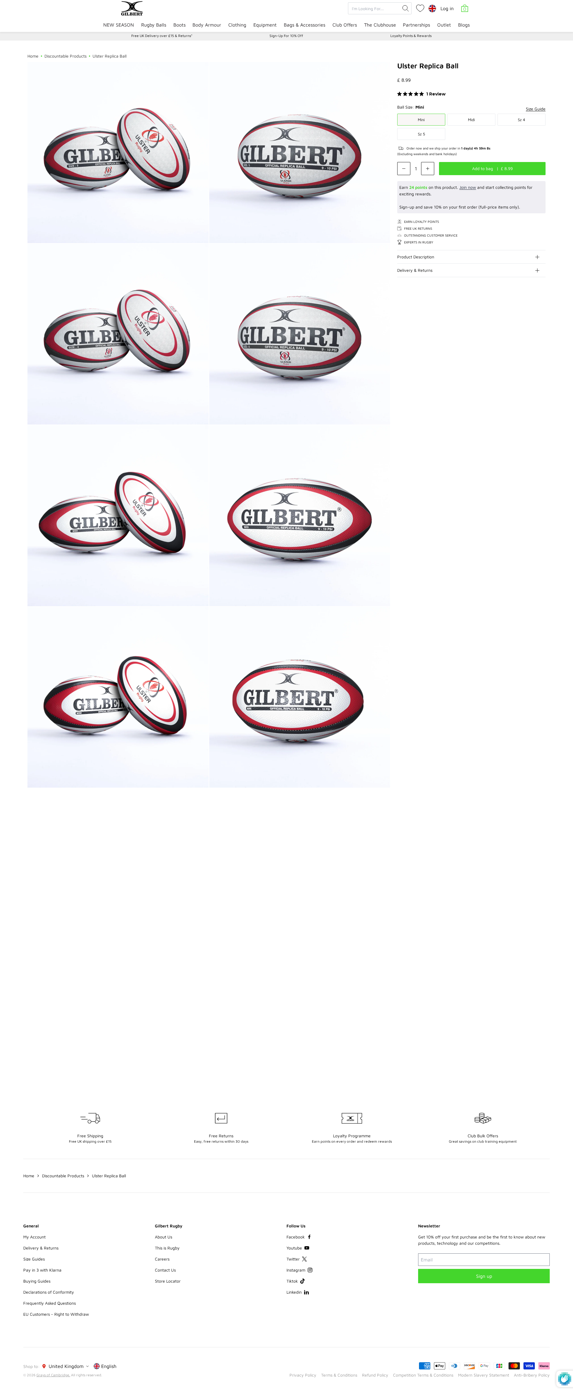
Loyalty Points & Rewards (411, 35)
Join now (467, 187)
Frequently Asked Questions (49, 1303)
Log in (447, 8)
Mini (421, 119)
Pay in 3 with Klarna (42, 1269)
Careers (162, 1258)
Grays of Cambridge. (53, 1375)
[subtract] (403, 168)
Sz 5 (421, 134)
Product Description (415, 256)
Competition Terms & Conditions (423, 1374)
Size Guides (34, 1258)
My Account (34, 1236)
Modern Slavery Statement (483, 1374)
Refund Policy (375, 1374)
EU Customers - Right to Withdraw (56, 1314)
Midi (471, 119)
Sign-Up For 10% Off (286, 35)
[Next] (541, 829)
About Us (163, 1236)
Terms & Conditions (339, 1374)
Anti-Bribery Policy (532, 1374)
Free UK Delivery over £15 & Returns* (161, 35)
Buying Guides (36, 1281)
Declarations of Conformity (48, 1292)
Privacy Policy (302, 1374)
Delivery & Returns (414, 270)
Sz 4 (521, 119)
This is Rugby (167, 1247)
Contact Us (165, 1269)
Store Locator (168, 1281)
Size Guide (536, 108)
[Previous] (529, 829)
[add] (427, 168)
